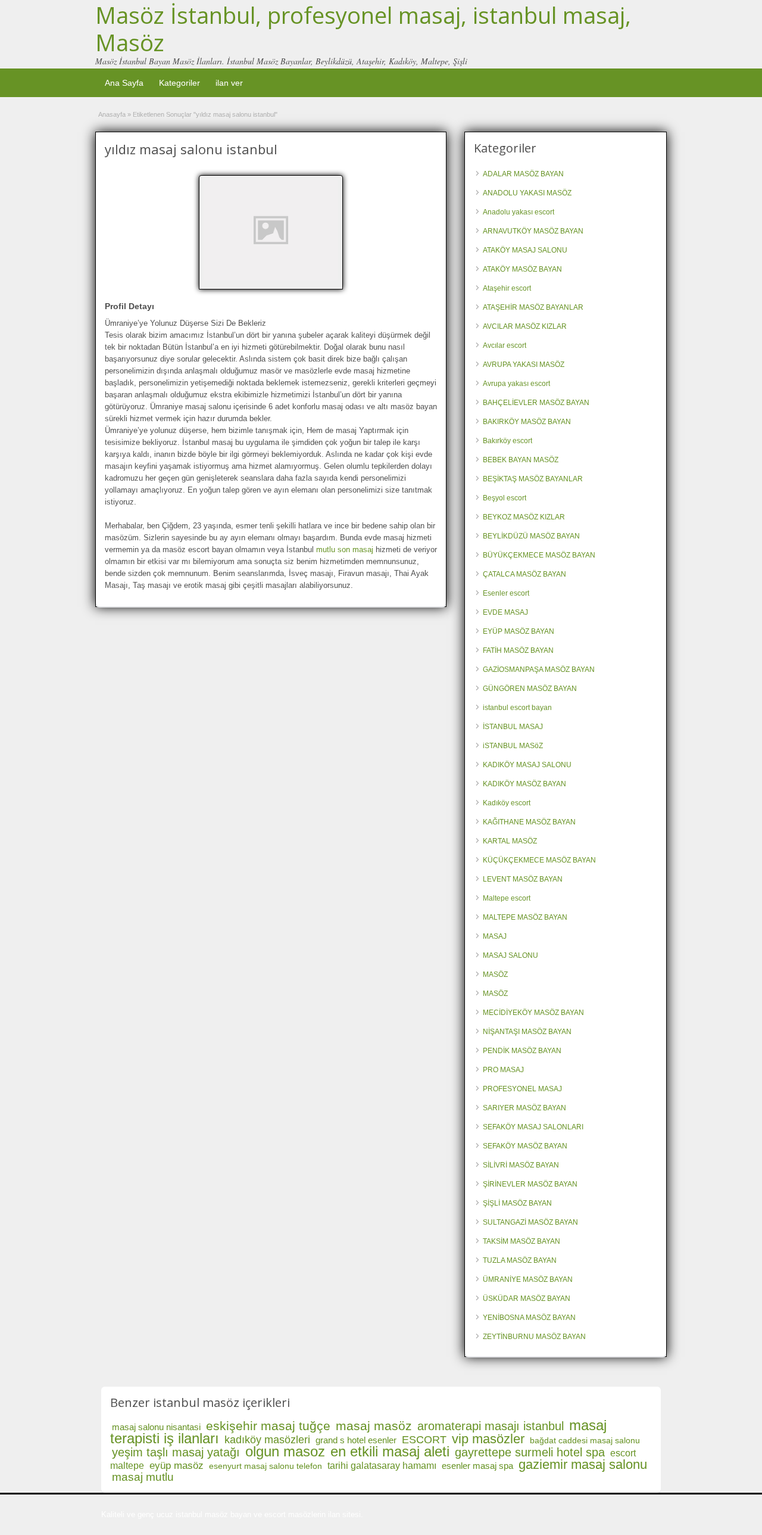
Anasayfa (112, 114)
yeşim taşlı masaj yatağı (176, 1452)
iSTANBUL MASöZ (513, 746)
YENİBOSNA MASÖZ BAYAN (529, 1317)
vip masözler (488, 1438)
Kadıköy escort (506, 803)
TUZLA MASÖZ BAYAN (520, 1260)
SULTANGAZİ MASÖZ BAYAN (530, 1222)
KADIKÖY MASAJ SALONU (527, 765)
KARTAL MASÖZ (510, 841)
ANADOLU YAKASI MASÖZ (527, 193)
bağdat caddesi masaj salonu (585, 1440)
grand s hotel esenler (356, 1440)
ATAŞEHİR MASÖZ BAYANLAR (533, 307)
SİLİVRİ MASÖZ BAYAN (521, 1165)
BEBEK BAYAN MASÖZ (520, 460)
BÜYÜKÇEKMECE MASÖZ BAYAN (539, 555)
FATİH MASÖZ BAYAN (518, 650)
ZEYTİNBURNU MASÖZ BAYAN (534, 1336)
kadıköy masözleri (267, 1440)
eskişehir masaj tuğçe (268, 1426)
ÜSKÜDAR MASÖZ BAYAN (526, 1298)
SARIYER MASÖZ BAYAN (524, 1108)
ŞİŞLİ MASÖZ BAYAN (517, 1203)
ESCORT (424, 1440)
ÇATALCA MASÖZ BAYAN (524, 574)
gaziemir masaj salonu (583, 1464)
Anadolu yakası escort (518, 212)
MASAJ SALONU (510, 955)
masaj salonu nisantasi (156, 1427)
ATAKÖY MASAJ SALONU (525, 250)
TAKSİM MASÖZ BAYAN (521, 1241)
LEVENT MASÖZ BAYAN (523, 879)
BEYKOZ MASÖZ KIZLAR (524, 517)
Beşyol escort (504, 498)
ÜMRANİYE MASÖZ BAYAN (528, 1279)
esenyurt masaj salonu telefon (265, 1466)
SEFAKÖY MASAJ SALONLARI (533, 1127)
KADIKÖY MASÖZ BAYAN (524, 784)
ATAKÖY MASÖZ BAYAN (522, 269)
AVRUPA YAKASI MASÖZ (523, 364)
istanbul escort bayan (517, 707)
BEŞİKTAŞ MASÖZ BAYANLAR (533, 479)
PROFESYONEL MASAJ (522, 1089)
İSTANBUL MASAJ (513, 727)
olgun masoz (285, 1451)
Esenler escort (506, 593)
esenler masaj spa (477, 1466)
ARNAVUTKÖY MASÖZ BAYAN (533, 231)
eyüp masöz (176, 1465)
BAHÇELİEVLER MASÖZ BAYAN (536, 402)
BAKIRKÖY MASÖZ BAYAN (527, 422)
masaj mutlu (143, 1477)
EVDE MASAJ (505, 612)
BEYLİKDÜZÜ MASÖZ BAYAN (531, 536)
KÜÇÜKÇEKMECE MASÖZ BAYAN (539, 860)
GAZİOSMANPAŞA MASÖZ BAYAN (539, 669)
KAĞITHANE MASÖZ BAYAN (529, 822)
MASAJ (495, 936)
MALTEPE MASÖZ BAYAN (525, 917)
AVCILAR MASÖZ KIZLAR (525, 326)
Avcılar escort (504, 345)
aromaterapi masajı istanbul (490, 1426)
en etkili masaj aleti (389, 1451)
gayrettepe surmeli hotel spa (530, 1452)
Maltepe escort (506, 898)
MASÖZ (495, 974)
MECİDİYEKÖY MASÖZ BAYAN (533, 1012)
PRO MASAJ (503, 1070)
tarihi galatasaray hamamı (381, 1466)
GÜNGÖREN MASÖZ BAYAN (530, 688)
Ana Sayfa (124, 83)
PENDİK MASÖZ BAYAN (522, 1051)
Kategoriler (179, 83)
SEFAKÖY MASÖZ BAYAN (525, 1146)
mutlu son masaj (344, 549)
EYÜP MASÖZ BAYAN (518, 631)
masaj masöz (374, 1426)
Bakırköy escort (507, 441)
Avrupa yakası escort (516, 383)
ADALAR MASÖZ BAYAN (523, 174)
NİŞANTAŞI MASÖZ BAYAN (527, 1032)
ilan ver (229, 83)
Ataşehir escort (507, 288)
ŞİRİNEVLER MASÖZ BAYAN (530, 1184)
